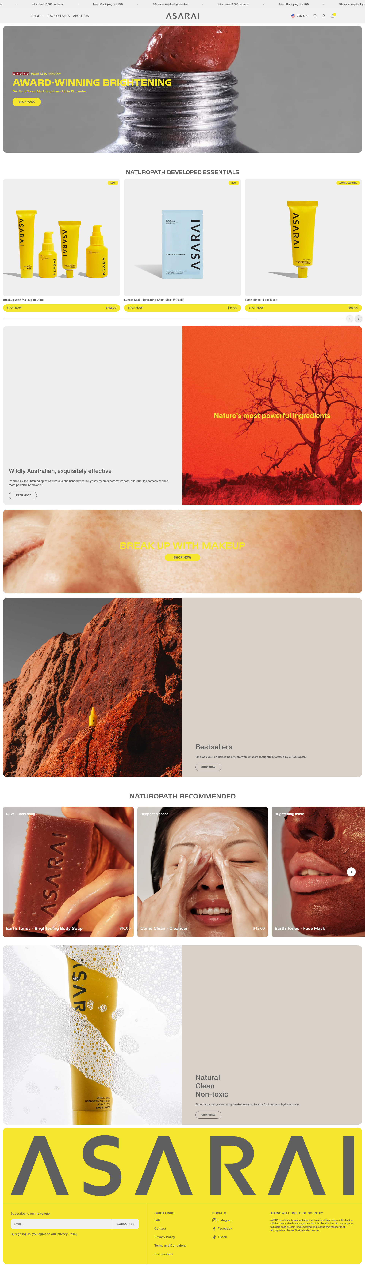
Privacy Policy (67, 1234)
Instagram (225, 1220)
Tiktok (222, 1237)
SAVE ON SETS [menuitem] (59, 16)
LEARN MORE (23, 495)
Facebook (225, 1229)
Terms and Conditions (170, 1246)
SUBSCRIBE (125, 1224)
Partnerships (163, 1254)
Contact (160, 1229)
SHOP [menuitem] (35, 16)
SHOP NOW (182, 557)
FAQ (157, 1220)
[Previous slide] (349, 318)
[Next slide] (358, 318)
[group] (61, 245)
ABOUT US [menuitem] (81, 16)
